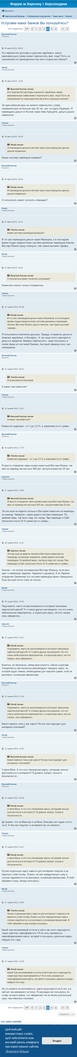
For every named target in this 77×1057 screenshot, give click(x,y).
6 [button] (55, 29)
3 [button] (44, 29)
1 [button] (36, 29)
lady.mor (5, 477)
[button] (26, 29)
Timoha (5, 123)
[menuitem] (8, 11)
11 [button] (63, 29)
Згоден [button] (56, 1040)
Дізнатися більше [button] (17, 1051)
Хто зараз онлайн (11, 1022)
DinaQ (4, 68)
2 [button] (40, 29)
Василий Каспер (9, 34)
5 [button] (51, 29)
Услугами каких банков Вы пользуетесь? (34, 23)
